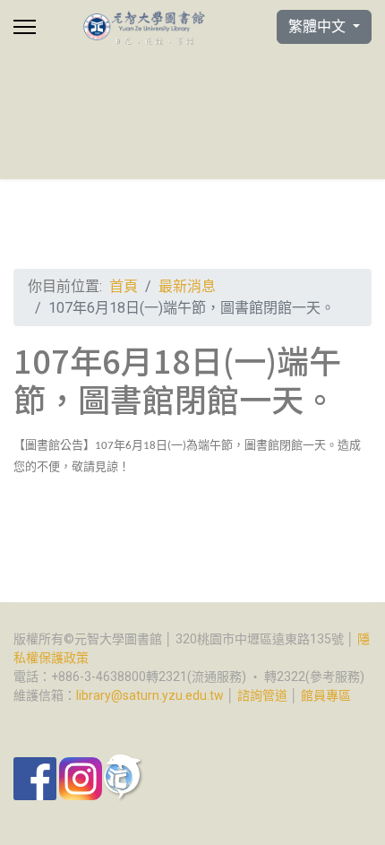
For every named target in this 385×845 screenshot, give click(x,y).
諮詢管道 (262, 695)
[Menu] (24, 27)
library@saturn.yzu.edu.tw (150, 695)
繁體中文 (318, 26)
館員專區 (326, 695)
